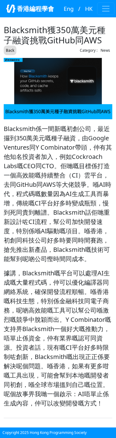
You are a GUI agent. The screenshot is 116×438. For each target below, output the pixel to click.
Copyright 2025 (16, 432)
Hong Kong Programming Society (58, 432)
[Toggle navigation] (105, 8)
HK (88, 8)
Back (10, 50)
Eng (69, 8)
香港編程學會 (34, 8)
